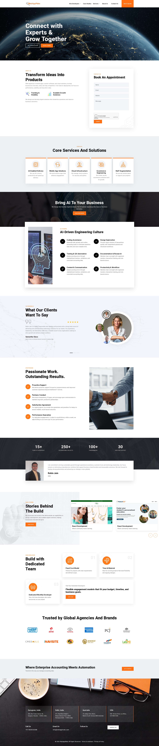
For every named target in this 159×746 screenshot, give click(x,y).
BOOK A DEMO (47, 45)
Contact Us (114, 3)
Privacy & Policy (99, 741)
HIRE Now (70, 597)
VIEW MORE (31, 524)
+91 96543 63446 (31, 730)
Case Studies (87, 3)
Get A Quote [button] (128, 3)
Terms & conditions (87, 741)
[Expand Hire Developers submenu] (80, 4)
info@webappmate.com (61, 730)
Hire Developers (74, 3)
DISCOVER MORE (79, 213)
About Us (105, 3)
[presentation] (130, 31)
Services (95, 3)
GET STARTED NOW (33, 45)
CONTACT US (113, 727)
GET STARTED (127, 668)
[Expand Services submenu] (99, 4)
